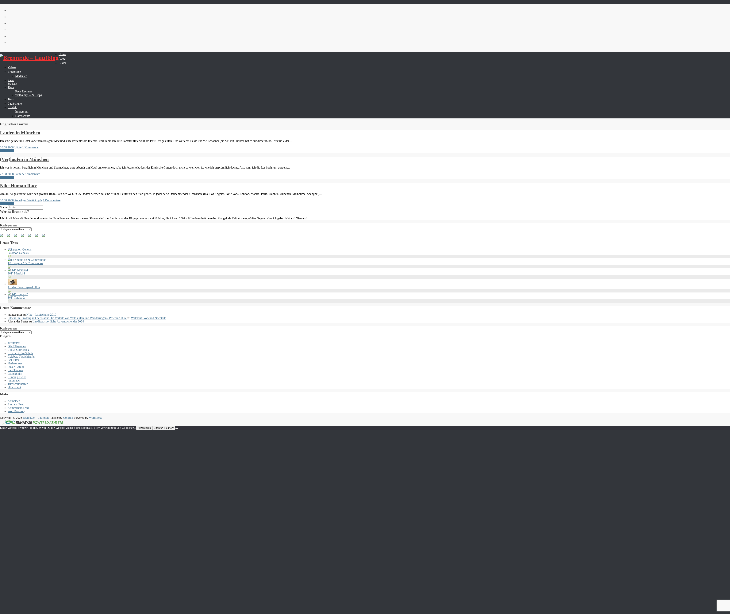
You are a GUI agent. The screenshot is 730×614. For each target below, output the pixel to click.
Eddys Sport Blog (18, 349)
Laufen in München (20, 132)
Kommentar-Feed (18, 407)
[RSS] (24, 237)
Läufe (17, 147)
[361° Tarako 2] (18, 294)
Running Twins (17, 377)
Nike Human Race (18, 185)
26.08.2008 (7, 147)
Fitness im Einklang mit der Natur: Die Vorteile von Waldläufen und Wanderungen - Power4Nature (67, 318)
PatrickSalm (15, 373)
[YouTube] (31, 237)
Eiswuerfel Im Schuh (20, 353)
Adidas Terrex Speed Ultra (24, 287)
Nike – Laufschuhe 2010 (41, 314)
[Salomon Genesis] (20, 249)
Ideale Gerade (16, 366)
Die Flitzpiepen (17, 346)
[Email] (45, 237)
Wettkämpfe (34, 200)
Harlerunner (15, 363)
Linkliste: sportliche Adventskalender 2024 (58, 321)
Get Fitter (13, 360)
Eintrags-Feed (16, 404)
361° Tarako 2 (16, 297)
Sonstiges (20, 200)
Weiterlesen (7, 150)
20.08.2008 (7, 200)
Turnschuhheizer (18, 383)
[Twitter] (10, 237)
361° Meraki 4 (16, 273)
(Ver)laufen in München (24, 159)
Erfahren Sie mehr (164, 427)
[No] (176, 428)
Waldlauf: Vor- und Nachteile (148, 318)
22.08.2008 (7, 174)
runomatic (14, 380)
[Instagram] (38, 237)
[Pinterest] (17, 237)
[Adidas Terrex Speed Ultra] (12, 283)
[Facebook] (3, 237)
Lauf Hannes (15, 370)
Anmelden (14, 401)
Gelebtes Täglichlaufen (21, 356)
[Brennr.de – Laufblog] (29, 57)
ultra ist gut (14, 387)
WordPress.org (16, 411)
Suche (3, 207)
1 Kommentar (30, 147)
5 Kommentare (31, 174)
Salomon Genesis (18, 253)
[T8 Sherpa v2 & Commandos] (27, 259)
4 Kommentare (51, 200)
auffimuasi (14, 342)
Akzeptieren (144, 427)
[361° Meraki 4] (18, 270)
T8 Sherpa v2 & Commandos (25, 263)
